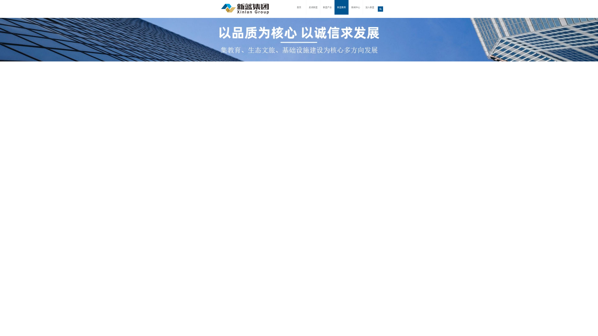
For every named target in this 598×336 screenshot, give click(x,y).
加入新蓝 (369, 7)
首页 (299, 7)
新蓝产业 (327, 7)
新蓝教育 (341, 7)
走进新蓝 (313, 7)
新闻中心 (355, 7)
